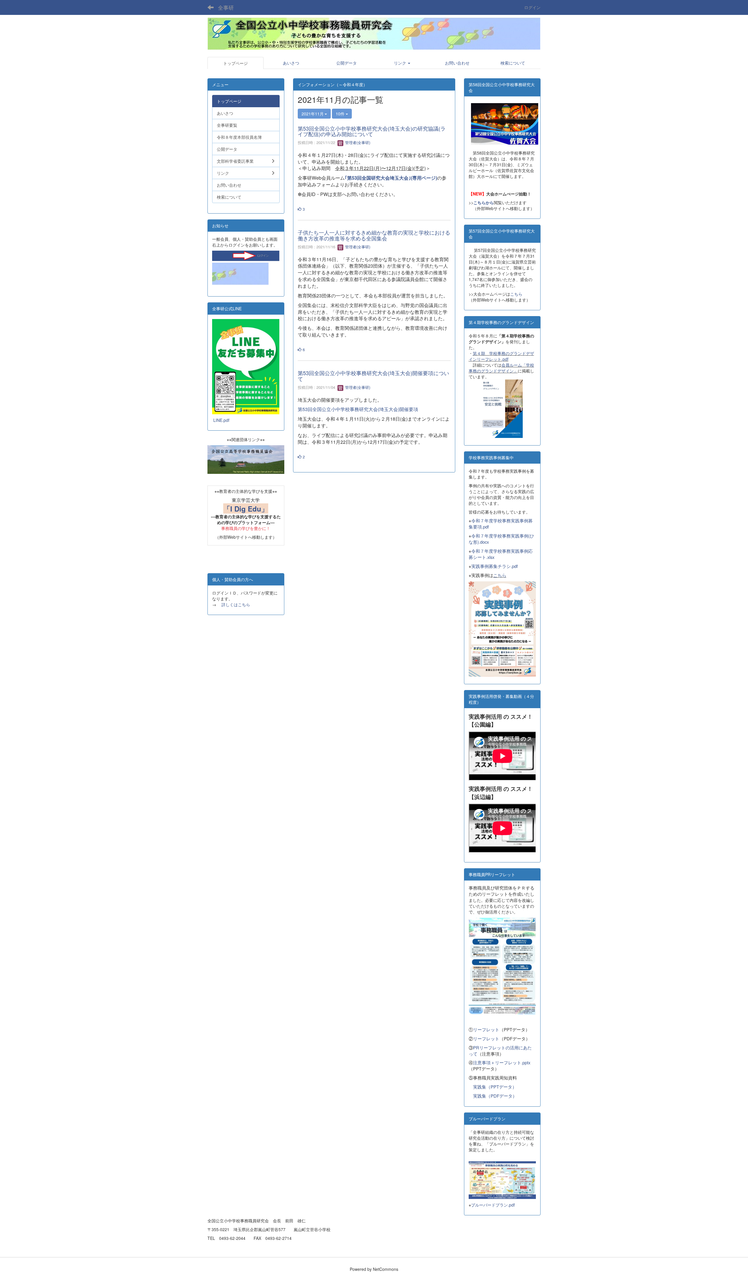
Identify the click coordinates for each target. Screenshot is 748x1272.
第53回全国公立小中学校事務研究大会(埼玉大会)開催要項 (358, 409)
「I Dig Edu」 (245, 509)
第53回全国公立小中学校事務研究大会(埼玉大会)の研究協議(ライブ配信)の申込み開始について (372, 131)
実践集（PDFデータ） (495, 1096)
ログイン (532, 7)
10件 (341, 114)
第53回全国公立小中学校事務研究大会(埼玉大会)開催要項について (373, 375)
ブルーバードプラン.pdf (493, 1205)
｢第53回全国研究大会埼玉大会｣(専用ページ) (391, 177)
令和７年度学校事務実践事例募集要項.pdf (501, 523)
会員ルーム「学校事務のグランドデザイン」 (501, 368)
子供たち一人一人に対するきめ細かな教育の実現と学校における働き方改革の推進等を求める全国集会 (374, 235)
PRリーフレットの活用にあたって (500, 1050)
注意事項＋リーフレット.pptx (501, 1062)
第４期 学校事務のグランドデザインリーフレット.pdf (501, 356)
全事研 (226, 7)
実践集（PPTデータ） (495, 1087)
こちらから (483, 202)
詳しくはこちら (235, 604)
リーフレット (486, 1029)
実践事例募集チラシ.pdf (494, 566)
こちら (516, 294)
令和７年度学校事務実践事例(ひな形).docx (501, 539)
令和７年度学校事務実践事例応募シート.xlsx (501, 554)
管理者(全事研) (357, 142)
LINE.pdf (221, 420)
